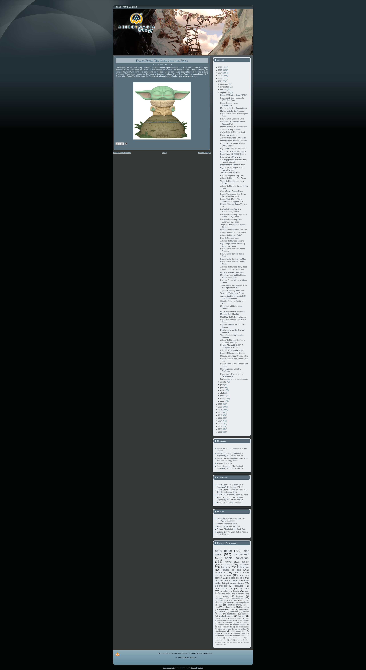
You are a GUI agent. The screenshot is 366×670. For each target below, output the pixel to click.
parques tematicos (227, 620)
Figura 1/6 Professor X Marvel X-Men (232, 495)
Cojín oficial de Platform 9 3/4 (232, 132)
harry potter (223, 550)
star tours (220, 644)
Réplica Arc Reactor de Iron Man (233, 230)
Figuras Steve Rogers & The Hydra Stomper (232, 168)
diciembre (224, 84)
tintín (230, 640)
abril (222, 393)
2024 (220, 73)
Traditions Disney (234, 605)
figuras (245, 562)
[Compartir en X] (119, 143)
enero (222, 401)
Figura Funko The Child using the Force (162, 60)
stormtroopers (220, 631)
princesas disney (235, 583)
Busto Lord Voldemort (229, 135)
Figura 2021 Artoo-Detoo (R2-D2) (233, 95)
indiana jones (235, 618)
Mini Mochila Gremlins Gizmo (232, 165)
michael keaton (225, 616)
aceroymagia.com (238, 631)
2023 (220, 76)
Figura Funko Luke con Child (232, 119)
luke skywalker (242, 603)
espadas (239, 586)
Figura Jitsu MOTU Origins (231, 157)
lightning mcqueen (222, 635)
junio (222, 387)
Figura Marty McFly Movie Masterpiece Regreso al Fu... (233, 200)
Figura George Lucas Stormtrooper (229, 104)
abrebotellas (244, 609)
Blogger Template (169, 668)
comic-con (234, 611)
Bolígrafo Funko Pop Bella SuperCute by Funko (231, 220)
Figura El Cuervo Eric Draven (232, 353)
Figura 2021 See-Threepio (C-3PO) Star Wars (232, 99)
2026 (220, 67)
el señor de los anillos (226, 580)
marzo (223, 396)
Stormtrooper (221, 586)
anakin (217, 633)
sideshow (220, 572)
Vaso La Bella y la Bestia (230, 129)
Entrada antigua (204, 153)
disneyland (241, 554)
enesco (237, 572)
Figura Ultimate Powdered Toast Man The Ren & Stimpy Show (232, 459)
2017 (220, 412)
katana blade (239, 633)
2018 (220, 410)
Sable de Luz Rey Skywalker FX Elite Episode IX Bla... (233, 286)
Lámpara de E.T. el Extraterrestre (234, 379)
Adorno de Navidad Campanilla (233, 138)
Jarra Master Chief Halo (230, 173)
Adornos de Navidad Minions (232, 241)
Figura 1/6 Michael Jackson (228, 526)
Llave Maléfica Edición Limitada (233, 141)
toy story (244, 588)
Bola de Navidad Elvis (229, 238)
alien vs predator (242, 622)
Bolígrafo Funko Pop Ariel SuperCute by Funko (230, 210)
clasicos (245, 614)
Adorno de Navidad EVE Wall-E (233, 232)
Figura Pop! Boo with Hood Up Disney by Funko (232, 245)
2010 (220, 432)
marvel (228, 562)
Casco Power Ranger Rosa (231, 191)
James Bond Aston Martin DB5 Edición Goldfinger (233, 297)
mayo (222, 390)
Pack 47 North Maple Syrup (231, 350)
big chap (229, 638)
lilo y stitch (243, 607)
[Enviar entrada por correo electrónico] (125, 143)
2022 (220, 78)
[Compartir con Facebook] (122, 143)
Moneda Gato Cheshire (229, 314)
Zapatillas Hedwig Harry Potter (232, 290)
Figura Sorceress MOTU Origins (233, 148)
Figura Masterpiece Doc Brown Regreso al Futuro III (233, 195)
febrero (223, 399)
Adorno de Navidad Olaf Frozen (233, 178)
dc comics (226, 564)
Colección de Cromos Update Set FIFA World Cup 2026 (230, 520)
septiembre (225, 92)
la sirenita (240, 594)
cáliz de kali (231, 642)
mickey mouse (223, 575)
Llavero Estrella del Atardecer (232, 111)
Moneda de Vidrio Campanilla (232, 311)
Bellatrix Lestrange (225, 622)
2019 (220, 407)
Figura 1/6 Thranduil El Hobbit (229, 502)
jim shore (244, 564)
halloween (219, 598)
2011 (220, 429)
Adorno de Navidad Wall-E (231, 235)
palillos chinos (229, 607)
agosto (223, 382)
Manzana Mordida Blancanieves (233, 108)
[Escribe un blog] (117, 143)
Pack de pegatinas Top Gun (231, 175)
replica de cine (236, 578)
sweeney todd (238, 635)
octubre (223, 89)
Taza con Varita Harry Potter (232, 293)
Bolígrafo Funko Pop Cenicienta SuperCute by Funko (233, 215)
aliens (229, 603)
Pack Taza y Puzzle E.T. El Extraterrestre (231, 375)
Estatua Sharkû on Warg (227, 524)
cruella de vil (220, 618)
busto (228, 594)
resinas (222, 609)
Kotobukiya (243, 567)
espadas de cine (224, 588)
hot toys (225, 567)
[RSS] (117, 654)
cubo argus (239, 638)
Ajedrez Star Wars (224, 463)
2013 (220, 423)
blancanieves (237, 598)
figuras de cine (232, 570)
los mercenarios (242, 627)
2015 (220, 418)
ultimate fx (238, 640)
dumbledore (231, 614)
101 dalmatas (243, 620)
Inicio (164, 153)
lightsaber (219, 600)
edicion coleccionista (223, 627)
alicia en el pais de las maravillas (232, 629)
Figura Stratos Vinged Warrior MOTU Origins (232, 144)
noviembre (224, 87)
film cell (241, 616)
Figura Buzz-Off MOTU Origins (233, 151)
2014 (220, 421)
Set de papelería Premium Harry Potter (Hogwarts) (233, 161)
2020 (220, 404)
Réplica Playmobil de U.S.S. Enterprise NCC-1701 (232, 346)
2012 (220, 426)
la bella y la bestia (229, 591)
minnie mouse (221, 596)
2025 (220, 70)
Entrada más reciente (122, 153)
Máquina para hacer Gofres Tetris (234, 356)
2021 (220, 81)
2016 (220, 415)
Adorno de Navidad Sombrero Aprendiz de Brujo (232, 341)
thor (220, 605)
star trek (233, 600)
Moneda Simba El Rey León (231, 272)
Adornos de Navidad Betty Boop (233, 267)
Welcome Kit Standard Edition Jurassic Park (232, 123)
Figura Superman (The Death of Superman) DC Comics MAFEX (230, 467)
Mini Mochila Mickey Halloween (233, 317)
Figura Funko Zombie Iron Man (233, 259)
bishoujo (239, 596)
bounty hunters (239, 625)
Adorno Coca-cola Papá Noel (232, 269)
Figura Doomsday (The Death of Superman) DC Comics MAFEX (230, 454)
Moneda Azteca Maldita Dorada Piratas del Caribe (233, 276)
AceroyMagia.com (197, 668)
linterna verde (223, 625)
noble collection (237, 558)
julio (222, 385)
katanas (222, 611)
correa (231, 609)
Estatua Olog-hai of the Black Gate (231, 529)
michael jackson (243, 642)
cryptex (227, 633)
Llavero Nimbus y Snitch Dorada (233, 127)
